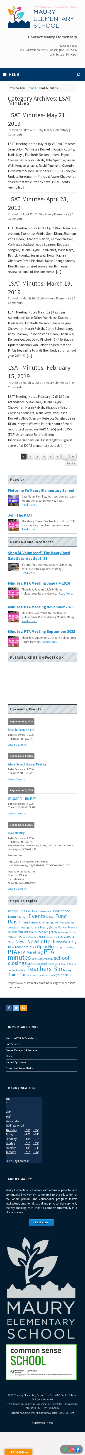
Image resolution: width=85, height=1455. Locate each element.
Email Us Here (66, 1412)
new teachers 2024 (22, 947)
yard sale (62, 975)
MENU (14, 74)
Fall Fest (50, 917)
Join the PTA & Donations (21, 1038)
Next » (71, 463)
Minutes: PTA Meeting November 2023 (41, 607)
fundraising (46, 922)
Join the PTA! (20, 515)
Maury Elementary (56, 130)
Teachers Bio (44, 968)
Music (11, 942)
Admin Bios (16, 911)
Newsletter (39, 941)
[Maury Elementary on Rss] (23, 1008)
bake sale (46, 911)
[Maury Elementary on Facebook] (9, 1008)
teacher (11, 970)
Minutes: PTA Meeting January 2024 (39, 583)
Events (37, 916)
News (21, 942)
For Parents (12, 1044)
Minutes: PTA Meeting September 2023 (41, 631)
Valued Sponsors (16, 1062)
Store (9, 1056)
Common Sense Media (19, 1068)
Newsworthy (65, 941)
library (34, 927)
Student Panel (59, 964)
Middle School (46, 936)
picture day (67, 947)
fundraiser (31, 922)
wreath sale (49, 975)
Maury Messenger (41, 932)
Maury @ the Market (53, 927)
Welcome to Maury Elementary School (41, 490)
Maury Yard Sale (30, 936)
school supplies (39, 964)
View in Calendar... (17, 744)
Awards (36, 911)
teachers (21, 970)
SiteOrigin (39, 1422)
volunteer (35, 975)
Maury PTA (15, 937)
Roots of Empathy (42, 958)
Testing (67, 970)
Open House (48, 946)
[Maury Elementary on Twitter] (16, 1008)
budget (23, 917)
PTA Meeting (30, 952)
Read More (41, 1222)
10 (73, 456)
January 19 (58, 922)
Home (30, 88)
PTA (12, 951)
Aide (28, 911)
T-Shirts (71, 964)
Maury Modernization (65, 932)
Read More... (29, 505)
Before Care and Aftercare (21, 1050)
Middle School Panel (64, 936)
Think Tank (18, 974)
